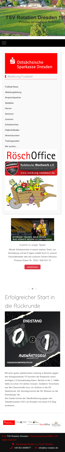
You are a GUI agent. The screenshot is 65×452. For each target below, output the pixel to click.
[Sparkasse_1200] (31, 63)
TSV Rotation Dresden (17, 436)
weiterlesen (32, 267)
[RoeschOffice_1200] (31, 155)
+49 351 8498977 (22, 448)
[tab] (29, 288)
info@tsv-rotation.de (48, 448)
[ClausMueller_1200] (31, 192)
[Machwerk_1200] (31, 168)
